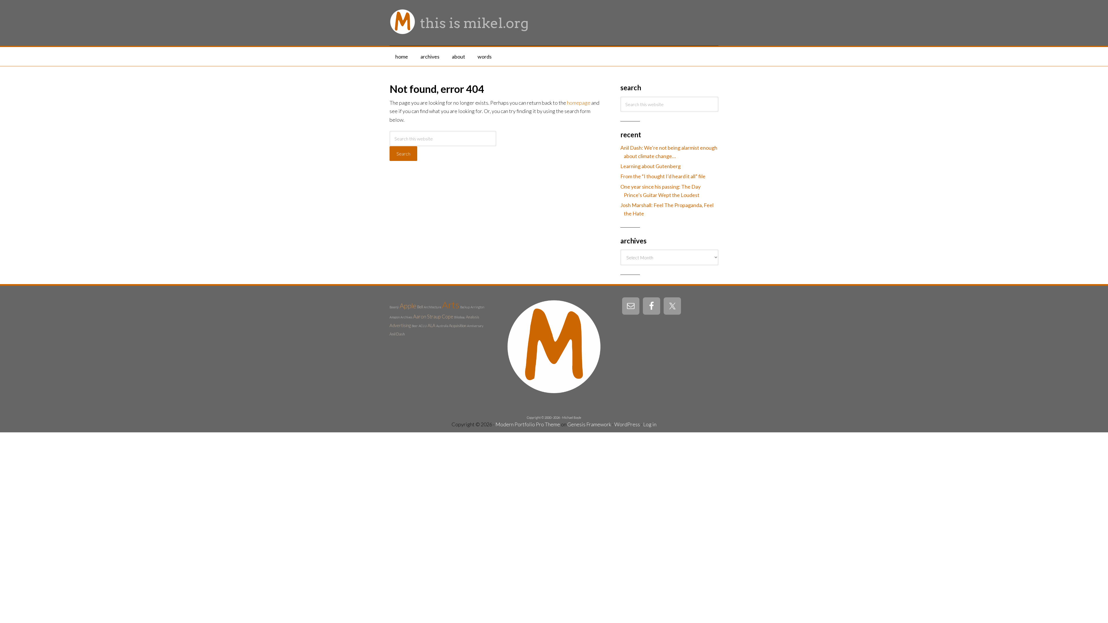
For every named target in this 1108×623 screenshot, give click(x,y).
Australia (442, 326)
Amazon (395, 317)
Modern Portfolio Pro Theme (527, 424)
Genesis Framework (589, 424)
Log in (649, 424)
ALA (431, 325)
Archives (406, 317)
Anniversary (475, 326)
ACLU (423, 326)
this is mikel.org (474, 23)
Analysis (472, 317)
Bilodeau (459, 317)
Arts (450, 304)
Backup (465, 307)
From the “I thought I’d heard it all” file (662, 176)
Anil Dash (397, 334)
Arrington (477, 307)
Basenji (394, 307)
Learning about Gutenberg (650, 166)
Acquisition (457, 325)
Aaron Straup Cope (433, 317)
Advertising (400, 325)
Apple (408, 306)
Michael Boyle (571, 417)
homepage (578, 103)
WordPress (627, 424)
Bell (420, 307)
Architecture (432, 307)
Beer (415, 326)
